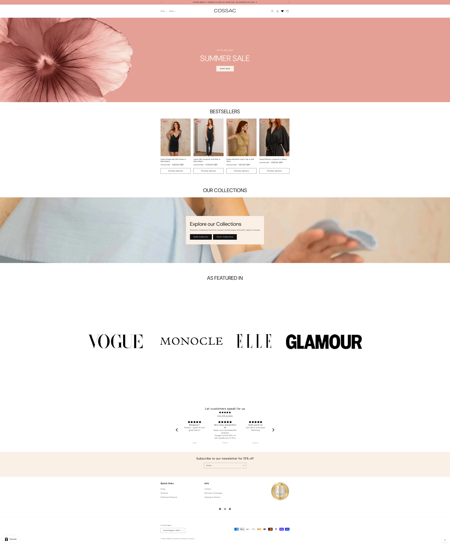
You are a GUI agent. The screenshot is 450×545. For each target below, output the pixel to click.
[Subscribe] (243, 465)
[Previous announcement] (161, 2)
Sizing (163, 489)
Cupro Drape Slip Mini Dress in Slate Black (173, 160)
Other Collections (225, 237)
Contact (207, 489)
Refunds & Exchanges (213, 493)
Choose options (175, 171)
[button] (163, 11)
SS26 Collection (200, 237)
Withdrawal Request (169, 497)
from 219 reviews (225, 416)
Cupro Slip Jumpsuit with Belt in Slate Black (206, 160)
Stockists (164, 493)
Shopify (191, 538)
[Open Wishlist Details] (282, 11)
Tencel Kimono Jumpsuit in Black (273, 159)
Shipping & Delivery (212, 497)
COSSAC (169, 538)
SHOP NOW (225, 68)
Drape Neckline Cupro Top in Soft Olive (240, 160)
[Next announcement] (288, 2)
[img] (225, 412)
